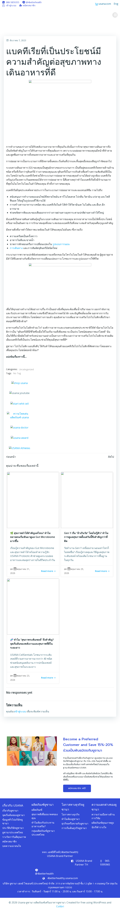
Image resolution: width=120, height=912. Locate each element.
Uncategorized (26, 369)
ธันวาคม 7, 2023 (18, 40)
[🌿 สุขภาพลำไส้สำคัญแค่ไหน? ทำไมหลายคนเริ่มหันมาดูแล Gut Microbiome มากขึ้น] (33, 499)
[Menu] (115, 15)
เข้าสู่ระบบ (20, 711)
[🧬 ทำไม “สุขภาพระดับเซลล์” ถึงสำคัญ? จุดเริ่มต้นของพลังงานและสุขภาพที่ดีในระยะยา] (33, 606)
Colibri (60, 906)
